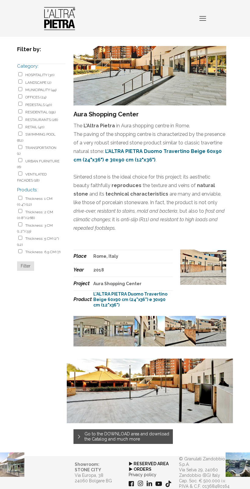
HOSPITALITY (39, 75)
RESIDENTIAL (40, 112)
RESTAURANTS (41, 120)
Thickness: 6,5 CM (42, 252)
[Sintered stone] (60, 18)
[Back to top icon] (220, 476)
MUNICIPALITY (40, 90)
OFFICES (35, 97)
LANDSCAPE (38, 82)
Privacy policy (142, 474)
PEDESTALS (38, 105)
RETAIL (34, 127)
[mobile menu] (203, 18)
